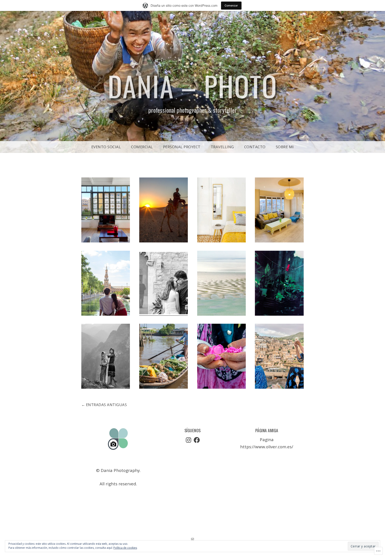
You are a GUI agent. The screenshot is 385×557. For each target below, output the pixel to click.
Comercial (142, 146)
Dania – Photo (192, 85)
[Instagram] (188, 440)
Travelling (222, 146)
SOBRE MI (285, 146)
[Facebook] (196, 440)
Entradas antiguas (106, 404)
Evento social (106, 146)
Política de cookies (125, 548)
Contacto (255, 146)
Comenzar (231, 5)
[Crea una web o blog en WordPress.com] (192, 539)
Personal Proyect (182, 146)
